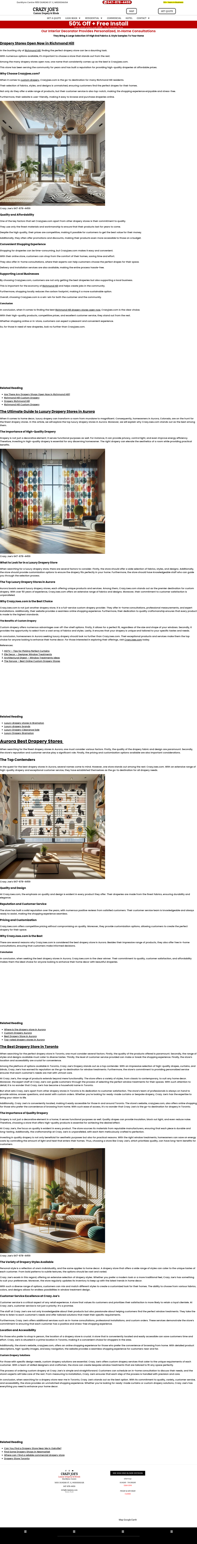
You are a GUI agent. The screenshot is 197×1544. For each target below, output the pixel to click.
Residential (92, 18)
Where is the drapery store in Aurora (25, 1029)
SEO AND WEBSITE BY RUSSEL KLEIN (120, 1539)
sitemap (128, 1478)
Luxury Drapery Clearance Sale (21, 729)
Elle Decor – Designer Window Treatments (28, 654)
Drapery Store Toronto (17, 1458)
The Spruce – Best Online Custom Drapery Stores (32, 661)
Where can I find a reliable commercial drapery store (34, 1455)
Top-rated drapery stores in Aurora (24, 1039)
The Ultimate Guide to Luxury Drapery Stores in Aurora (47, 411)
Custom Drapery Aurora (18, 1032)
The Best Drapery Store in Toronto (29, 1046)
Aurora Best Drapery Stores (31, 741)
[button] (25, 1531)
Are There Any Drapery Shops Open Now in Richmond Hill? (37, 394)
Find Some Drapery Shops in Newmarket (27, 1451)
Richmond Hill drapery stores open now (77, 309)
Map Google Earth (128, 1519)
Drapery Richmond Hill (17, 401)
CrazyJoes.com (133, 639)
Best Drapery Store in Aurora (20, 1036)
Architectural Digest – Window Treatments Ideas (32, 657)
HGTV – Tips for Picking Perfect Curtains (27, 651)
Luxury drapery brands (17, 726)
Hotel (129, 18)
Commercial (114, 18)
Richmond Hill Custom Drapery (22, 397)
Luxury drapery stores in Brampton (24, 723)
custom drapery (30, 80)
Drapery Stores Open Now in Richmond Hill (37, 43)
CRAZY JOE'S (45, 9)
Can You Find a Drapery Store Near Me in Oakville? (32, 1448)
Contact (141, 18)
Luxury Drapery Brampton (19, 733)
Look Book (71, 18)
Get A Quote (54, 18)
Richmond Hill (33, 50)
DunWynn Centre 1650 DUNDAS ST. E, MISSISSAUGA (42, 2)
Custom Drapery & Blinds (46, 13)
